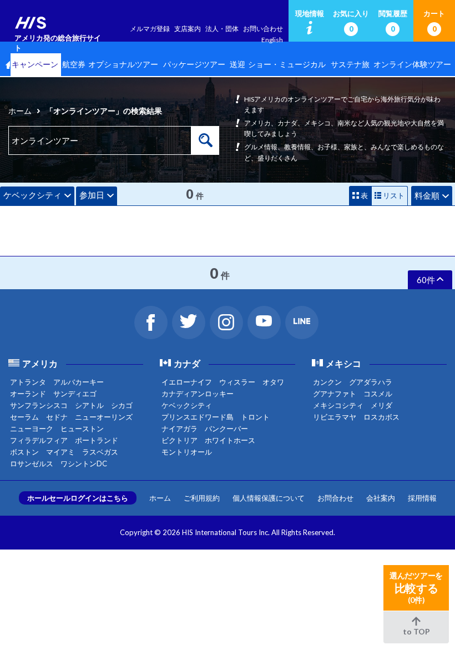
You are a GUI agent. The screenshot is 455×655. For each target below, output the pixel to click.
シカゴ (122, 405)
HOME (5, 65)
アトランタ (28, 381)
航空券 (73, 64)
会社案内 (380, 497)
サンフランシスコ (39, 405)
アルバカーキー (78, 381)
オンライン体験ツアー (412, 64)
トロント (255, 416)
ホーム (20, 110)
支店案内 (187, 28)
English (272, 40)
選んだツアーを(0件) (416, 587)
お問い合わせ (263, 28)
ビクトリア (179, 440)
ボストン (24, 451)
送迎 (237, 64)
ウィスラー (237, 381)
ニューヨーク (31, 428)
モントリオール (186, 451)
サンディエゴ (75, 393)
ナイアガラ (179, 428)
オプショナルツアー (123, 64)
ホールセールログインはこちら (77, 497)
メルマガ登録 (150, 28)
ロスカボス (381, 416)
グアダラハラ (370, 381)
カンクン (327, 381)
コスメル (377, 393)
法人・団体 (222, 28)
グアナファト (334, 393)
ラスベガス (100, 451)
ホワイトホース (230, 440)
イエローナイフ (186, 381)
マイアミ (60, 451)
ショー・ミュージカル (287, 64)
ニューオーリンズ (104, 416)
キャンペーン (35, 64)
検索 (205, 140)
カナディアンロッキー (197, 393)
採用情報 (422, 497)
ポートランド (96, 440)
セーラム (24, 416)
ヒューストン (82, 428)
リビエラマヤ (334, 416)
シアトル (89, 405)
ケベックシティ (32, 195)
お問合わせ (335, 497)
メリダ (381, 405)
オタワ (273, 381)
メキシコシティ (338, 405)
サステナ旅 (350, 64)
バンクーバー (226, 428)
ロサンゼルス (31, 463)
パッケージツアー (194, 64)
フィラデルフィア (39, 440)
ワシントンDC (83, 463)
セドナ (57, 416)
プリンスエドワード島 (197, 416)
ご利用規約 (202, 497)
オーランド (28, 393)
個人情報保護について (268, 497)
